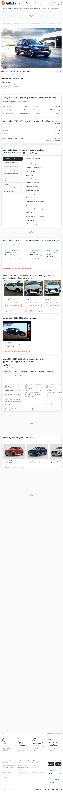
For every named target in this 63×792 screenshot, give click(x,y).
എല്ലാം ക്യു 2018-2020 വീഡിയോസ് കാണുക (16, 351)
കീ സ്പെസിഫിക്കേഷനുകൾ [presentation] (9, 101)
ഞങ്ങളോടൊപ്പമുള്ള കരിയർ (8, 765)
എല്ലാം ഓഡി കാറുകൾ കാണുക (12, 467)
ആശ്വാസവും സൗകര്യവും (11, 173)
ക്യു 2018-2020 (6, 23)
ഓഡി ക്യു (31, 460)
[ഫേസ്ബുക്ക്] (45, 789)
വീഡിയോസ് (60, 23)
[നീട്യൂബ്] (53, 789)
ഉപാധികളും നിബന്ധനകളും (8, 767)
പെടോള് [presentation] (12, 244)
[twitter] (48, 789)
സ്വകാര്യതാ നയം (6, 770)
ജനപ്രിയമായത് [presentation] (7, 441)
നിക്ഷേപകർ (4, 775)
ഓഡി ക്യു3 (8, 460)
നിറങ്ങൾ (45, 23)
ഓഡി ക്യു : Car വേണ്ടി (10, 342)
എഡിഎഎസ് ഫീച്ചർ (9, 191)
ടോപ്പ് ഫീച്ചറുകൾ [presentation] (23, 101)
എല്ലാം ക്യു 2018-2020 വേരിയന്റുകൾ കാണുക (16, 268)
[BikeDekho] (50, 773)
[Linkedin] (61, 789)
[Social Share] (61, 71)
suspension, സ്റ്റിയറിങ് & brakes (11, 166)
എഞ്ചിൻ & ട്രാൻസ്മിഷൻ (10, 158)
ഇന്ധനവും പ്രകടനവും (10, 162)
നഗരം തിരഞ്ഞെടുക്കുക (55, 8)
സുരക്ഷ (6, 184)
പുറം (5, 180)
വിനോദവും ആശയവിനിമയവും (11, 188)
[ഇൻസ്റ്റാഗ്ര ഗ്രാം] (57, 789)
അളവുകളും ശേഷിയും (9, 169)
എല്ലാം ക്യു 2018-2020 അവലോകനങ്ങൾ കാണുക (17, 409)
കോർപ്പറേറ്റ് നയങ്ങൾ (6, 772)
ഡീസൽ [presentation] (5, 244)
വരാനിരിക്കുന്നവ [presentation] (18, 441)
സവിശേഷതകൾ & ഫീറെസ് (34, 23)
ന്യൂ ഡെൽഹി (15, 84)
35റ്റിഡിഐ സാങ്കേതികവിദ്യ (19, 23)
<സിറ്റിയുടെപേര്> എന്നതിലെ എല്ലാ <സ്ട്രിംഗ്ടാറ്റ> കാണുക (24, 311)
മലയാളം (54, 2)
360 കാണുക (52, 23)
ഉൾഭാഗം (6, 177)
